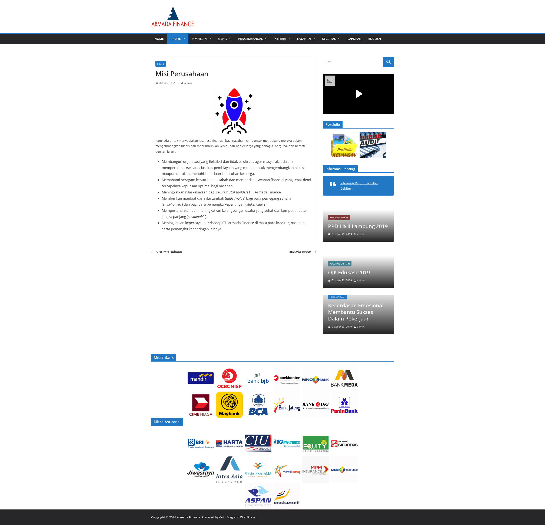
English (374, 39)
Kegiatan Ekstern (340, 263)
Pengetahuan (337, 296)
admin (188, 83)
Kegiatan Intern (334, 217)
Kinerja (280, 39)
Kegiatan (329, 39)
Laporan (354, 39)
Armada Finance (188, 517)
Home (159, 39)
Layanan (304, 39)
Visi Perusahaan (169, 252)
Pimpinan (199, 39)
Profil (176, 39)
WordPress (247, 517)
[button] (183, 39)
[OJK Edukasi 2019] (358, 251)
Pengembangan (250, 39)
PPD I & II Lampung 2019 (353, 226)
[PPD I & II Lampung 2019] (353, 205)
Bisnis (222, 39)
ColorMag (226, 517)
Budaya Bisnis (300, 252)
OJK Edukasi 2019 (349, 272)
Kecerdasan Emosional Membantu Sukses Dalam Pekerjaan (355, 312)
